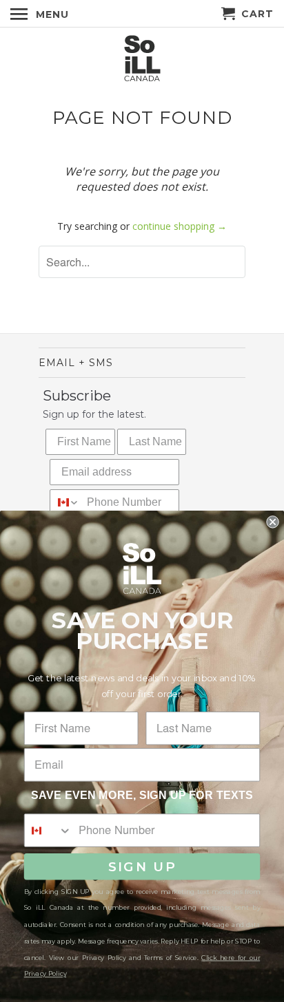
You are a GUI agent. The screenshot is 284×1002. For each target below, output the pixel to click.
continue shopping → (179, 226)
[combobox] (65, 502)
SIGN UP (142, 866)
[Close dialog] (272, 521)
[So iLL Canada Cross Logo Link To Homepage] (142, 59)
